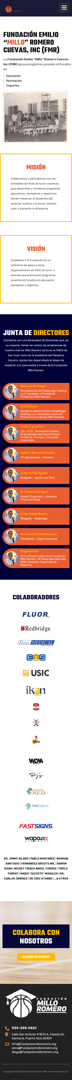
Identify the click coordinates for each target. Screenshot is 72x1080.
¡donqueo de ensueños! (36, 957)
